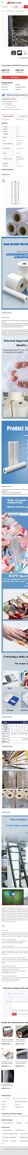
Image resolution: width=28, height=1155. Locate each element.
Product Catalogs (22, 1098)
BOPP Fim (3, 1101)
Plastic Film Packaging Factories (10, 1133)
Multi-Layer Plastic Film (8, 1123)
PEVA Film (3, 1107)
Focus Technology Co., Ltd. (18, 1149)
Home (2, 11)
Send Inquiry (14, 77)
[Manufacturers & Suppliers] (14, 2)
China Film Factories (7, 1130)
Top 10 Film (5, 1141)
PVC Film (17, 1104)
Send (14, 1014)
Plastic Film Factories (20, 1130)
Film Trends (13, 1141)
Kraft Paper (19, 1123)
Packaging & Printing (10, 11)
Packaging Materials (20, 11)
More (2, 1143)
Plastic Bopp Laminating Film (9, 1137)
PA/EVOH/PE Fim (19, 1107)
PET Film (3, 1104)
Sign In (3, 109)
